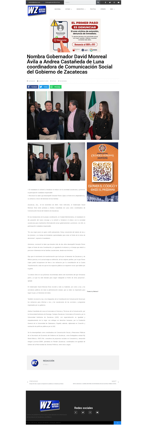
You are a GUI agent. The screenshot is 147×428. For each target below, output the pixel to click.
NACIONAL (58, 9)
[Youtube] (118, 2)
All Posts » (45, 364)
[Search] (98, 2)
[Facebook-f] (105, 2)
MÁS (111, 9)
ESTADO (67, 9)
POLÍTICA (93, 9)
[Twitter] (110, 2)
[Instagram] (114, 2)
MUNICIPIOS (80, 9)
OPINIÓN (102, 9)
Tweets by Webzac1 (92, 291)
